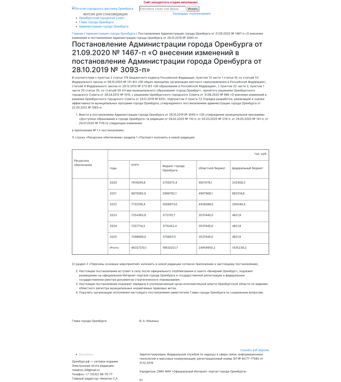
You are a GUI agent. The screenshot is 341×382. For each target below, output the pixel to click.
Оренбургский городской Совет (102, 18)
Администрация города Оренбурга (103, 26)
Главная (77, 33)
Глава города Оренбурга (96, 22)
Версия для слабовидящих (105, 14)
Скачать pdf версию (254, 350)
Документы (86, 354)
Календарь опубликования (191, 13)
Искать (193, 8)
